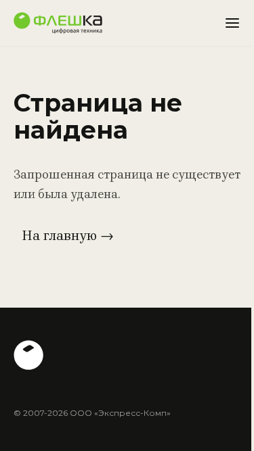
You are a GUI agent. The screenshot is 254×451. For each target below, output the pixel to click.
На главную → (68, 235)
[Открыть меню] (232, 23)
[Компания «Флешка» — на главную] (58, 23)
